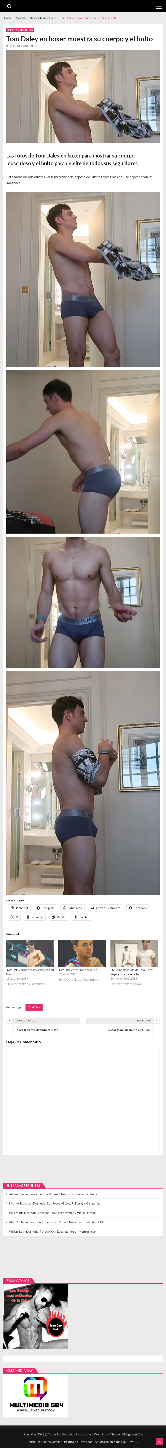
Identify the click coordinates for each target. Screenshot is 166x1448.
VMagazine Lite (132, 1434)
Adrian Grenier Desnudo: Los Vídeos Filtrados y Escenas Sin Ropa (53, 1194)
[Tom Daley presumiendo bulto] (82, 953)
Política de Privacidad (78, 1441)
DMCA (133, 1441)
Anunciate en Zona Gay (110, 1441)
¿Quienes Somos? (50, 1441)
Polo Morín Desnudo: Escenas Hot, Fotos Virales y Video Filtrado (52, 1212)
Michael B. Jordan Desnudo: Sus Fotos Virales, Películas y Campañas (54, 1203)
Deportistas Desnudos (20, 30)
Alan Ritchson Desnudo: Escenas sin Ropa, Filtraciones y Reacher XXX (56, 1222)
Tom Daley (34, 1007)
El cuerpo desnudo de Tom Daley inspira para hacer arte (131, 972)
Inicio (32, 1441)
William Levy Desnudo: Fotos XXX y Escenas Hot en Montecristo (52, 1231)
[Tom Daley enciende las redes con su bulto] (30, 953)
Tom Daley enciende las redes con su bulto (30, 972)
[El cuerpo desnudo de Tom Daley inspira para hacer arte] (134, 953)
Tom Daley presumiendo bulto (77, 970)
